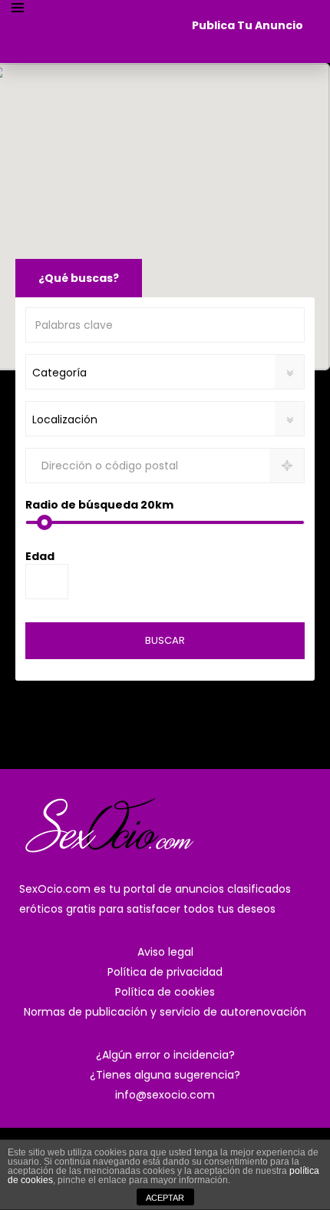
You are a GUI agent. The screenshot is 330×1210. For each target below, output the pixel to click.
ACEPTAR (165, 1197)
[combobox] (165, 372)
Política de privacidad (165, 972)
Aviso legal (165, 952)
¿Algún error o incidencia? (165, 1054)
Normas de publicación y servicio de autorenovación (165, 1011)
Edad (39, 556)
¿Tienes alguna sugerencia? (165, 1074)
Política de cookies (165, 991)
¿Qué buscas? (78, 278)
